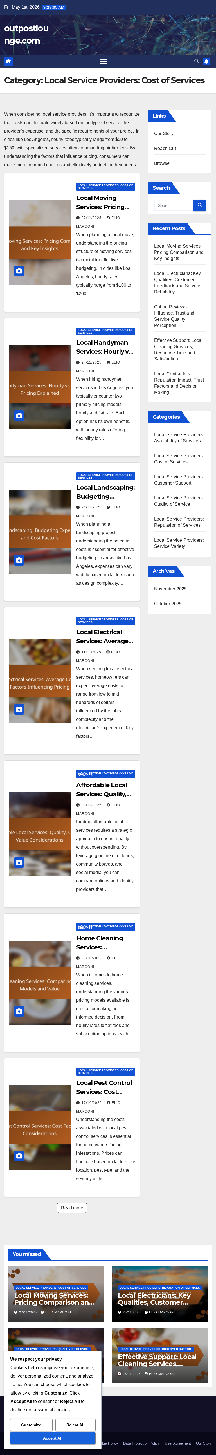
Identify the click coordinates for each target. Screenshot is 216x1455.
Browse (162, 163)
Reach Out (165, 148)
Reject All (75, 1425)
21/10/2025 (92, 958)
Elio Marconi (58, 1312)
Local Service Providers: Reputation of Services (160, 1287)
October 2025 (168, 603)
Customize (31, 1425)
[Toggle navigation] (104, 61)
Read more (72, 1207)
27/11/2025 (92, 218)
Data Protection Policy (141, 1443)
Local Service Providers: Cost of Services (105, 187)
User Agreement (178, 1443)
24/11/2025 (92, 362)
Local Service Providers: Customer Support (156, 1349)
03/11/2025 (92, 805)
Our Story (164, 133)
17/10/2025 (92, 1103)
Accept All (52, 1438)
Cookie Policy (107, 1443)
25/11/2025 (132, 1312)
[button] (196, 61)
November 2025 (170, 588)
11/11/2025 (92, 652)
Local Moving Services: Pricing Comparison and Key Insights (179, 252)
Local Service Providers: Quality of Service (52, 1349)
